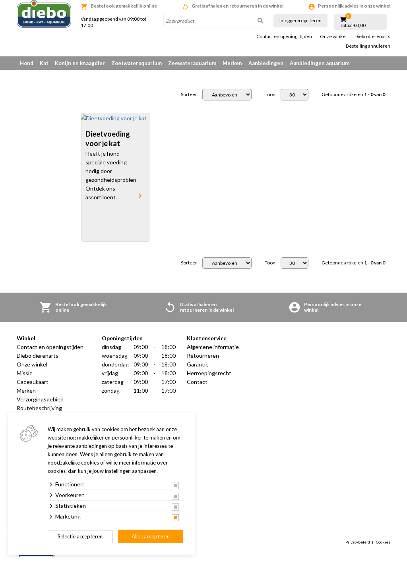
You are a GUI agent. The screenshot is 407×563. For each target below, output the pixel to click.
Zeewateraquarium (192, 63)
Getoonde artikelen (353, 94)
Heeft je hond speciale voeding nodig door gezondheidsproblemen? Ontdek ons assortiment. (110, 175)
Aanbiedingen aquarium (319, 63)
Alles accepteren (151, 536)
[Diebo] (44, 14)
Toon (270, 94)
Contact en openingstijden (284, 36)
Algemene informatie (213, 346)
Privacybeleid (357, 542)
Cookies (383, 542)
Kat (44, 63)
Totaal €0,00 (353, 25)
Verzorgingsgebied (40, 399)
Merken (232, 63)
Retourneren (203, 355)
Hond (26, 63)
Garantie (198, 364)
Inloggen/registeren (300, 20)
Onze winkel (333, 36)
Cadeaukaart (32, 381)
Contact (197, 381)
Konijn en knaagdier (80, 63)
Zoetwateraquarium (136, 63)
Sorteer (189, 94)
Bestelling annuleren (368, 46)
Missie (25, 373)
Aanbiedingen (265, 63)
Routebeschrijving (39, 408)
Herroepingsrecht (209, 373)
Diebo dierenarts (372, 36)
